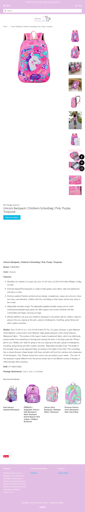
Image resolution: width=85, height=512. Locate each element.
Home (5, 26)
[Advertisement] (42, 241)
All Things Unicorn (41, 502)
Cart (80, 5)
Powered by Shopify (56, 502)
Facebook (34, 473)
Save (7, 456)
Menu (8, 5)
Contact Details (63, 473)
